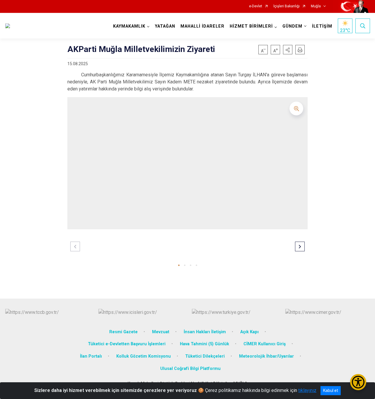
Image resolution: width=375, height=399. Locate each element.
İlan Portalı (91, 356)
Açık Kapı (249, 331)
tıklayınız (307, 390)
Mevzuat (160, 331)
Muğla (316, 6)
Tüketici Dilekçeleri (205, 356)
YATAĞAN (165, 26)
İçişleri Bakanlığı (286, 6)
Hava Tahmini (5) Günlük (204, 343)
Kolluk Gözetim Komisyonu (143, 356)
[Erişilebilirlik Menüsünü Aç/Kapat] (358, 382)
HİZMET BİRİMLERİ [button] (251, 26)
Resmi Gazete (123, 331)
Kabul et (330, 390)
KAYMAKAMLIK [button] (129, 26)
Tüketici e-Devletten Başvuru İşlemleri (127, 343)
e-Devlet (255, 6)
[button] (287, 49)
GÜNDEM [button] (292, 26)
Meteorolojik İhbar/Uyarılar (266, 356)
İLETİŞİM (322, 26)
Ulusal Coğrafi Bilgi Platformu (190, 368)
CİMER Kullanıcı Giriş (264, 343)
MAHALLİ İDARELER (202, 26)
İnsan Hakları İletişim (205, 331)
